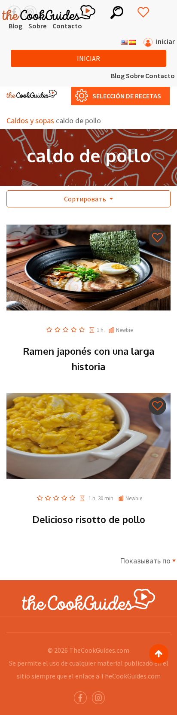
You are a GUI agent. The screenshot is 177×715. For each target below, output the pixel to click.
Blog (15, 25)
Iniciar (88, 58)
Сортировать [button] (85, 199)
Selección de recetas (126, 95)
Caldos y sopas (30, 120)
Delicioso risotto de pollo (88, 519)
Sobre (37, 25)
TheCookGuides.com (99, 650)
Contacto (67, 25)
